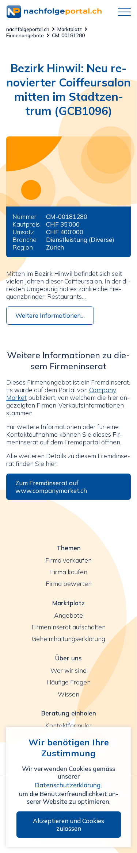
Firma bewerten (69, 583)
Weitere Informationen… (50, 315)
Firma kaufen (68, 572)
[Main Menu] (121, 12)
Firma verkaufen (68, 560)
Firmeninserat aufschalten (68, 627)
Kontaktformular (68, 725)
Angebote (68, 615)
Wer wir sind (68, 670)
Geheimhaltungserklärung (68, 638)
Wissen (68, 694)
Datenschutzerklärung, (68, 785)
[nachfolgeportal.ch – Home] (59, 11)
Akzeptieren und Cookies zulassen (68, 824)
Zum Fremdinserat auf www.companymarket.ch (51, 486)
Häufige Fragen (68, 682)
